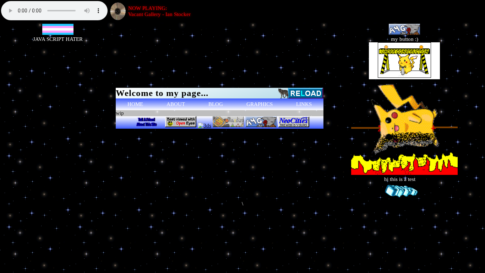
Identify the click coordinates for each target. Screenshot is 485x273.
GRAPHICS (259, 104)
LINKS (304, 104)
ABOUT (176, 104)
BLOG (215, 104)
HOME (135, 104)
